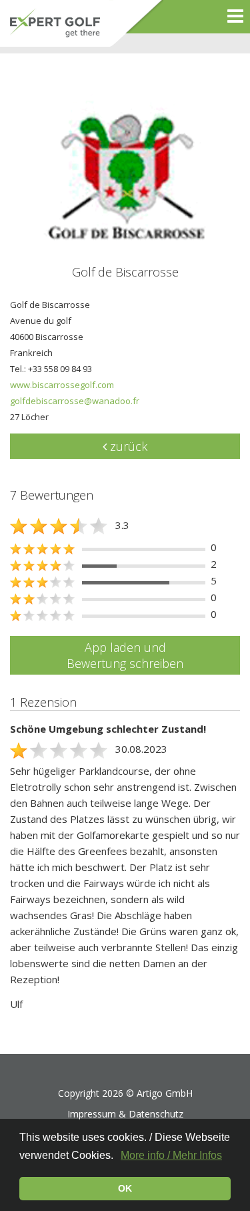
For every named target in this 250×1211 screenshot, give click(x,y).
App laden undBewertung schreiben (125, 655)
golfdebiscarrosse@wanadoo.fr (74, 401)
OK (125, 1188)
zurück (127, 446)
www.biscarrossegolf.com (62, 385)
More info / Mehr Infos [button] (171, 1155)
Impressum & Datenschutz (125, 1113)
